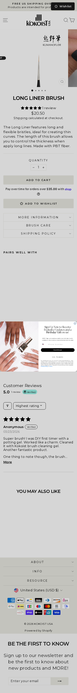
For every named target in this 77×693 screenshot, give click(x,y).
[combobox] (44, 344)
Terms (50, 366)
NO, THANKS (58, 357)
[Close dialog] (75, 323)
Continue (58, 350)
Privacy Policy (44, 366)
